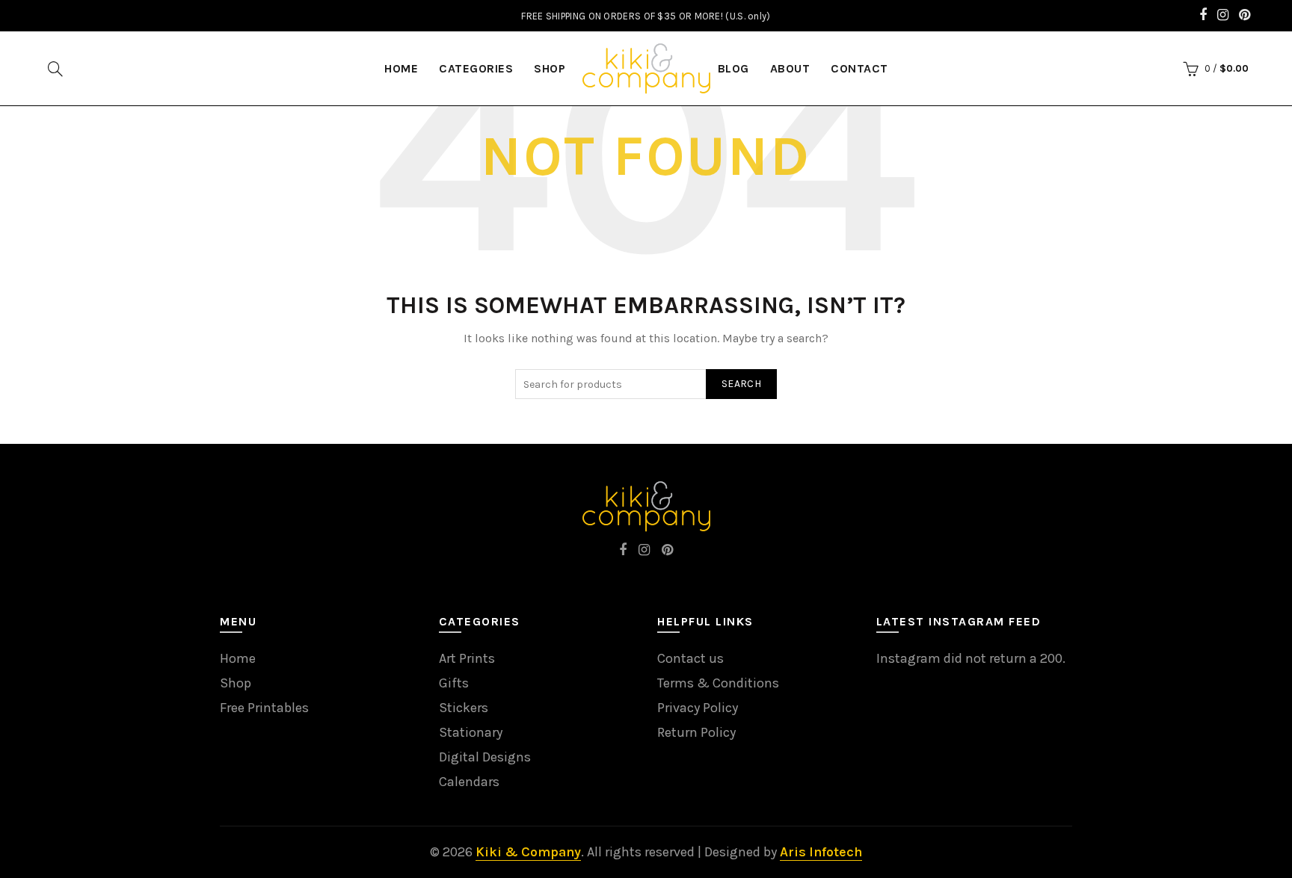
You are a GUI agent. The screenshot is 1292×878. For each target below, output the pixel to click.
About (790, 68)
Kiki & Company (528, 852)
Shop (549, 68)
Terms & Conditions (718, 683)
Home (238, 658)
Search (741, 383)
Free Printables (264, 707)
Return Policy (696, 732)
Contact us (690, 658)
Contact (859, 68)
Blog (733, 68)
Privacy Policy (697, 707)
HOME (401, 68)
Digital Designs (485, 757)
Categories (476, 68)
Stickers (463, 707)
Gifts (454, 683)
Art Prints (467, 658)
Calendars (469, 781)
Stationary (470, 732)
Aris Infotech (821, 852)
